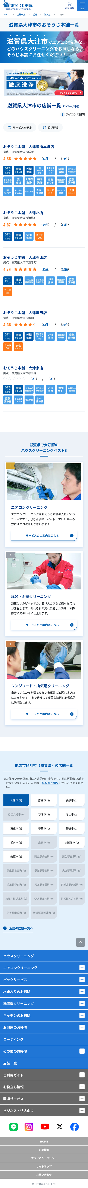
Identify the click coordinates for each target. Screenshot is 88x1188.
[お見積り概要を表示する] (69, 5)
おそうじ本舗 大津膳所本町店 (28, 146)
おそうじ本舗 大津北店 (23, 212)
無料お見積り (50, 783)
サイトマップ (44, 1166)
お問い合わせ (44, 1174)
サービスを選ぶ (22, 127)
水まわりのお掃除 (17, 991)
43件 (45, 269)
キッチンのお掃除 (17, 1015)
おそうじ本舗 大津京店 (23, 367)
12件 (45, 324)
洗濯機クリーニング (18, 1003)
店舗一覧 (10, 1063)
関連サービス (13, 1098)
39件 (65, 324)
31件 (45, 159)
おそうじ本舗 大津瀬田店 (25, 312)
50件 (65, 224)
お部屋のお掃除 (15, 1027)
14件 (45, 224)
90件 (65, 269)
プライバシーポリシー (44, 1158)
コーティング (13, 1039)
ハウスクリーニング (18, 955)
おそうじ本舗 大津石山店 (25, 257)
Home (44, 1141)
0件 (34, 379)
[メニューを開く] (82, 5)
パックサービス (15, 979)
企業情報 (44, 1149)
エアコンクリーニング (20, 967)
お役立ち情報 (13, 1086)
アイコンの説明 (75, 114)
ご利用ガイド (13, 1074)
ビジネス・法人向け (18, 1110)
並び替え (53, 127)
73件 (65, 159)
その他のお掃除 (15, 1051)
